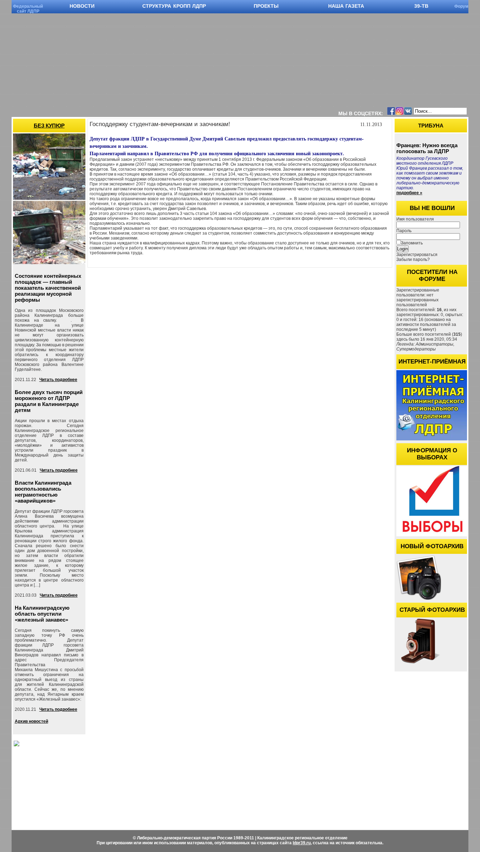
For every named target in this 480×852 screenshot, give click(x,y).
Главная (354, 772)
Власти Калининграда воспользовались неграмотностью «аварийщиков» (43, 492)
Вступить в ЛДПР (161, 786)
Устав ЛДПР (155, 772)
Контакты (356, 814)
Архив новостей (31, 721)
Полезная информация (370, 807)
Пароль (403, 230)
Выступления (220, 779)
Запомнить (412, 243)
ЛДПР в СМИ (297, 794)
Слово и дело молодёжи (308, 801)
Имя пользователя (415, 219)
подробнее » (409, 192)
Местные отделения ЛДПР (374, 792)
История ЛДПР (158, 794)
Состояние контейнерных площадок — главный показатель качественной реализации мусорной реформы (48, 288)
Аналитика (294, 786)
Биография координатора (232, 772)
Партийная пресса (302, 772)
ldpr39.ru (302, 842)
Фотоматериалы (95, 786)
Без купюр (49, 126)
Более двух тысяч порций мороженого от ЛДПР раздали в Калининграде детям (49, 401)
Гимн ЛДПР (155, 779)
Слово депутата (299, 779)
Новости (88, 772)
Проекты (355, 799)
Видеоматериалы (97, 779)
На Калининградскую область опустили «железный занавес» (42, 614)
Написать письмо (224, 786)
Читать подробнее (58, 379)
